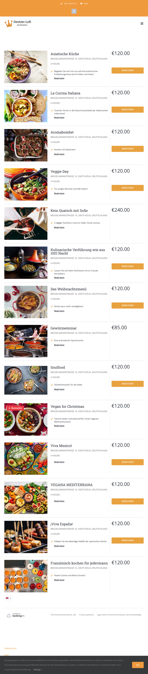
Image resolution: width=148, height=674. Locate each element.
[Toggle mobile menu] (142, 23)
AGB (6, 655)
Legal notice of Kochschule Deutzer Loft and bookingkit (119, 614)
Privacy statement (86, 614)
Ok (137, 665)
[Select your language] (8, 598)
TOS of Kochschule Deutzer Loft (63, 614)
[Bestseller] (25, 404)
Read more (59, 78)
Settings (37, 669)
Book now (127, 70)
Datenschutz (10, 648)
